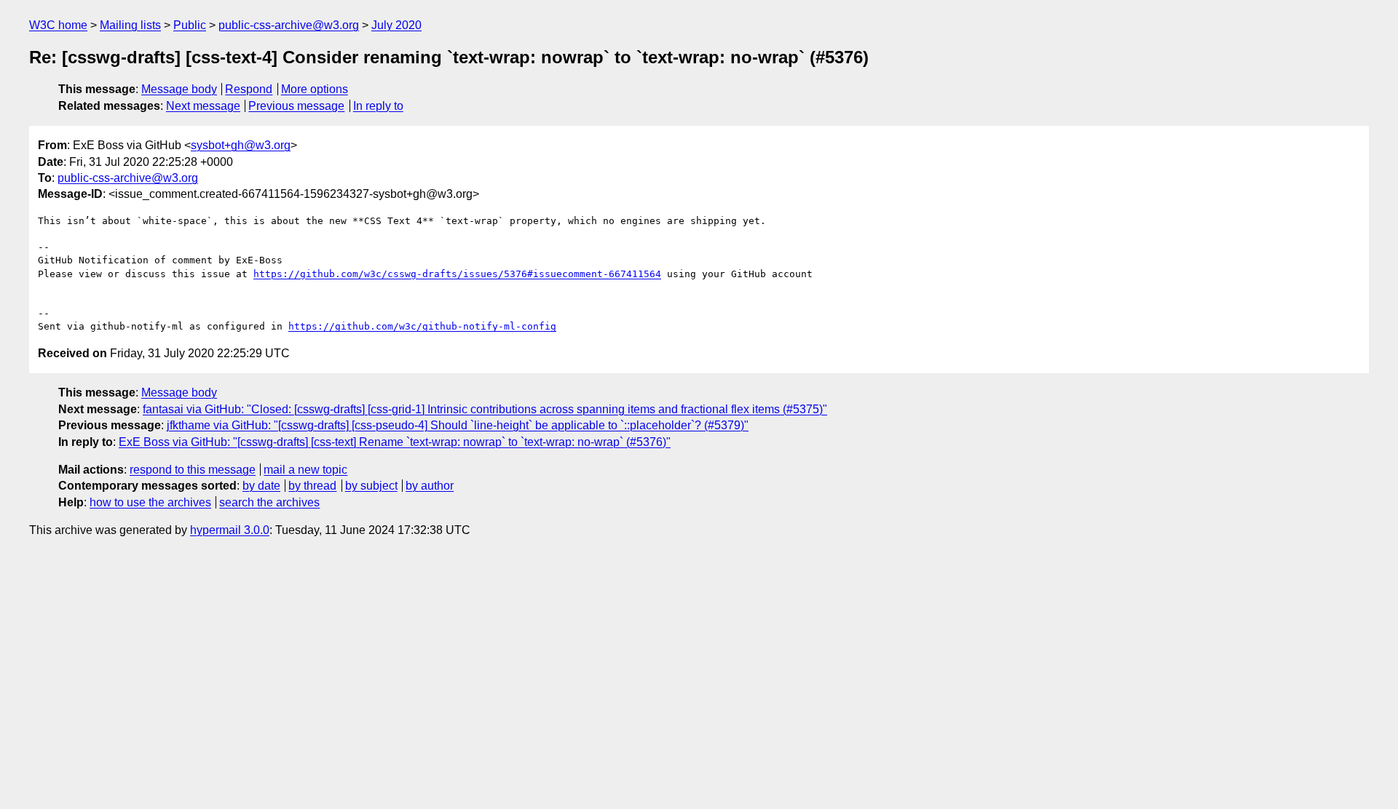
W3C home (58, 25)
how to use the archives (150, 502)
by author (430, 485)
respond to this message (193, 469)
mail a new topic (305, 469)
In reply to (378, 106)
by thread (312, 485)
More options (314, 89)
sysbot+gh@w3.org (241, 145)
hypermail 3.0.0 (229, 530)
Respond (248, 89)
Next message (203, 106)
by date (261, 485)
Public (189, 25)
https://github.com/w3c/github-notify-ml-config (422, 326)
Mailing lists (130, 25)
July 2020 (396, 25)
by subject (371, 485)
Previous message (296, 106)
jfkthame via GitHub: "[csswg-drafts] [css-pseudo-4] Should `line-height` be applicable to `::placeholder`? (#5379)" (458, 425)
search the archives (269, 502)
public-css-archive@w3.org (288, 25)
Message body (179, 89)
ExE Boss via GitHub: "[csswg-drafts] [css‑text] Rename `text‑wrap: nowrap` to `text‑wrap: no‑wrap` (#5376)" (395, 442)
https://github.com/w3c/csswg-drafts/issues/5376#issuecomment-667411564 (457, 273)
